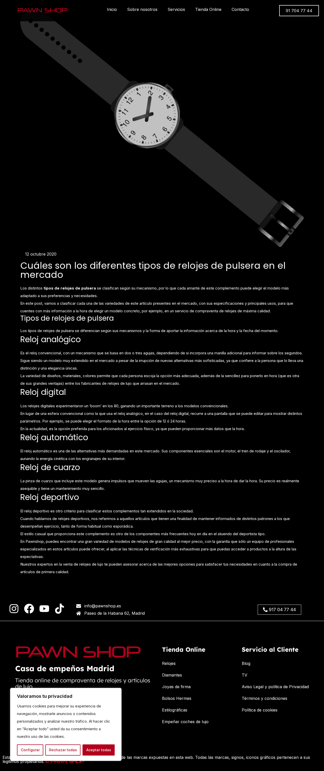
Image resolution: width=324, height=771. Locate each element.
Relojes (169, 663)
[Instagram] (14, 608)
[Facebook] (29, 608)
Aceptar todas (98, 750)
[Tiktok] (59, 608)
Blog (246, 663)
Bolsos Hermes (176, 698)
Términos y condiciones (264, 698)
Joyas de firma (176, 686)
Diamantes (172, 675)
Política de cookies (259, 709)
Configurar (30, 750)
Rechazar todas (63, 750)
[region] (66, 724)
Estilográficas (174, 709)
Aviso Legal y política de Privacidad (275, 686)
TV (244, 675)
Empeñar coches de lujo (185, 721)
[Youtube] (44, 608)
